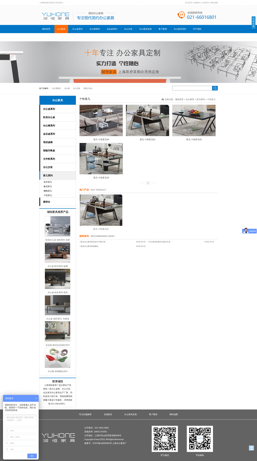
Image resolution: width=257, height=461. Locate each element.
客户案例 (153, 414)
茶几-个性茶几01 (147, 139)
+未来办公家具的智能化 (88, 246)
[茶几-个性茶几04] (101, 120)
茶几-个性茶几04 (101, 139)
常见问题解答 (85, 414)
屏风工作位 (88, 88)
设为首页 (188, 3)
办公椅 (67, 88)
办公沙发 (76, 88)
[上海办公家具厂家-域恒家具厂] (58, 443)
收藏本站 (197, 3)
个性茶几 (211, 99)
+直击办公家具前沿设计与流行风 (92, 242)
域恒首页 (179, 99)
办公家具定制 (130, 414)
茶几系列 (200, 99)
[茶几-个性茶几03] (101, 158)
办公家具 (57, 100)
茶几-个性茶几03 (101, 177)
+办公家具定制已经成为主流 (159, 242)
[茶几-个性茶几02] (194, 120)
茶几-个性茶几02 (194, 139)
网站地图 (214, 3)
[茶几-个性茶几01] (147, 120)
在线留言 (205, 3)
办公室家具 (56, 88)
